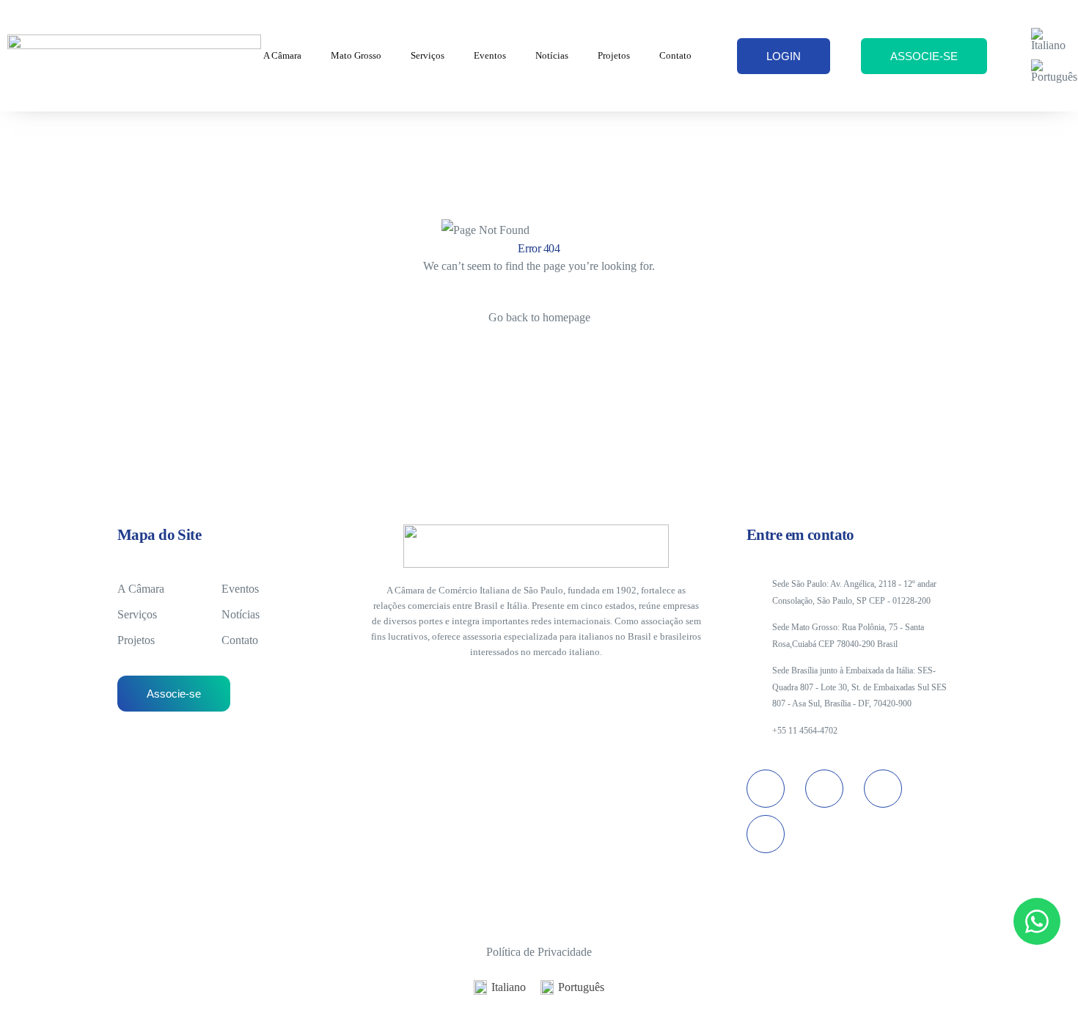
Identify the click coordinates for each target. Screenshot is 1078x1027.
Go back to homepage (539, 317)
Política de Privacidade (539, 952)
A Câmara (282, 55)
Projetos (614, 55)
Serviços (427, 55)
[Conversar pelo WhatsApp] (1036, 921)
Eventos (490, 55)
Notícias (551, 55)
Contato (675, 55)
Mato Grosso (356, 55)
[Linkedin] (824, 789)
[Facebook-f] (766, 834)
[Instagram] (766, 789)
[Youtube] (883, 789)
